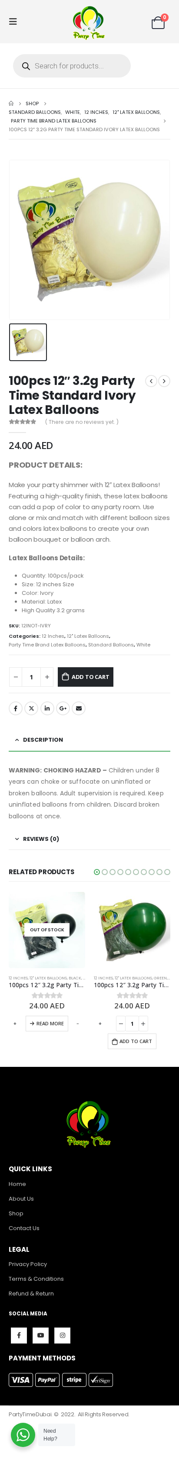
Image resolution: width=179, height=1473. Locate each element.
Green (160, 978)
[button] (97, 872)
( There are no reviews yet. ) (82, 422)
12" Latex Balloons (88, 636)
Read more (50, 1023)
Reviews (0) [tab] (41, 839)
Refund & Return (31, 1293)
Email (79, 708)
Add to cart (90, 677)
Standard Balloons (111, 644)
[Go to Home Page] (11, 103)
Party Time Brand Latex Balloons (47, 644)
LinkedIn (47, 708)
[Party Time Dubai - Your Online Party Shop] (89, 21)
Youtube (41, 1336)
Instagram (62, 1336)
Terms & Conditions (36, 1279)
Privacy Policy (28, 1264)
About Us (21, 1199)
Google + (63, 708)
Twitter (31, 708)
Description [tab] (43, 740)
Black (75, 978)
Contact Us (24, 1228)
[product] (132, 930)
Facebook (16, 708)
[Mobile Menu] (16, 21)
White (143, 644)
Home (17, 1184)
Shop (16, 1213)
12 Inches (53, 636)
